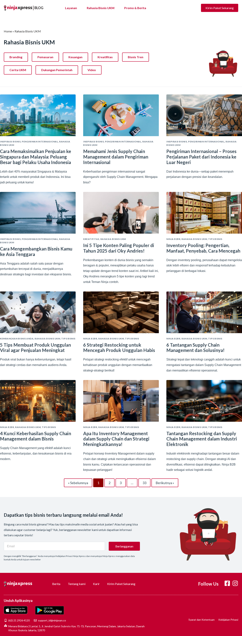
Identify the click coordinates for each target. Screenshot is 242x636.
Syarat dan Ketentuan (201, 619)
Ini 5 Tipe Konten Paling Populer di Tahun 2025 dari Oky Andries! (118, 248)
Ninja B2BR (173, 239)
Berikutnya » (165, 483)
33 (146, 481)
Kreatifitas (105, 57)
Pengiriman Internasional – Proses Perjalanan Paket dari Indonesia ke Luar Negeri (201, 156)
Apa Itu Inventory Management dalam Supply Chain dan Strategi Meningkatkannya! (116, 439)
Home (8, 31)
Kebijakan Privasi (228, 619)
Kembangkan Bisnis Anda (16, 338)
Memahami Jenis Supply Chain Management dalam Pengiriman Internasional (115, 156)
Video (92, 70)
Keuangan (75, 57)
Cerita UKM (17, 70)
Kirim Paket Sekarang (121, 584)
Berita (56, 584)
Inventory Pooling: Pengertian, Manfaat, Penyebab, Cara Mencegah (203, 248)
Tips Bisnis (215, 239)
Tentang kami (76, 584)
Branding (15, 57)
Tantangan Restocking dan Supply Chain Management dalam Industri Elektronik (201, 439)
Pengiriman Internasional (40, 141)
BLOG (38, 8)
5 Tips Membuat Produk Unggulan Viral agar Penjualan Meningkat (35, 347)
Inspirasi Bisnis (10, 141)
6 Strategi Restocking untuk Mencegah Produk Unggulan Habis (119, 347)
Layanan (71, 8)
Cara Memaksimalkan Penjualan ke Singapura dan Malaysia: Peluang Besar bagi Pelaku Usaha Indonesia (35, 156)
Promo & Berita (135, 8)
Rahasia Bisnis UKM (100, 8)
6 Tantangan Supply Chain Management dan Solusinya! (195, 347)
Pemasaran (45, 57)
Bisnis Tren (135, 57)
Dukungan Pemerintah (56, 70)
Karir (96, 584)
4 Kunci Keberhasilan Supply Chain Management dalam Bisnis (35, 436)
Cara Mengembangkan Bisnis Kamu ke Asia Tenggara (36, 251)
